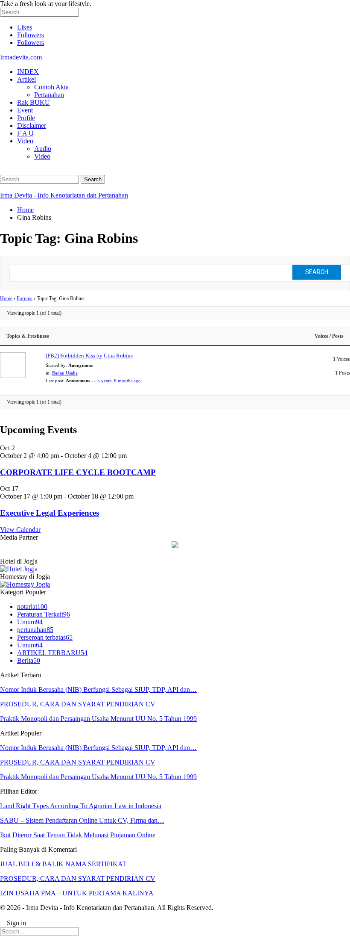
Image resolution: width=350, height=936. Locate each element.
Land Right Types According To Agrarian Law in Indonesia (80, 805)
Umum (30, 622)
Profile (26, 117)
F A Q (25, 133)
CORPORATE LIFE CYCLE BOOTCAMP (78, 472)
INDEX (28, 71)
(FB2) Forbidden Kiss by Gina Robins (89, 355)
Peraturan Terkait (43, 614)
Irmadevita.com (21, 57)
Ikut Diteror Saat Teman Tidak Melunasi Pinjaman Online (77, 835)
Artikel (26, 79)
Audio (42, 148)
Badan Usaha (65, 372)
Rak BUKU (33, 102)
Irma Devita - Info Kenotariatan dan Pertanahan (64, 195)
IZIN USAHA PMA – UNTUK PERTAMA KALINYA (77, 893)
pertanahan (35, 629)
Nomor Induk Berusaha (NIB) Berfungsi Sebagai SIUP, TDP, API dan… (98, 689)
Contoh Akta (51, 87)
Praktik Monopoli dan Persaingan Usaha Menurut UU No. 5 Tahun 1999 (98, 718)
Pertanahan (49, 94)
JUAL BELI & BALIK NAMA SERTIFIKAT (63, 864)
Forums (24, 298)
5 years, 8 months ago (119, 380)
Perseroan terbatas (45, 637)
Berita (28, 660)
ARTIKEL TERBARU (52, 652)
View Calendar (20, 529)
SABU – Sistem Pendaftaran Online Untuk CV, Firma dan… (82, 820)
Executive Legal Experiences (49, 512)
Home (6, 298)
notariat (32, 606)
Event (25, 110)
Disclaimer (31, 125)
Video (25, 141)
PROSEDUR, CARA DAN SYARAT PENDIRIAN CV (77, 704)
